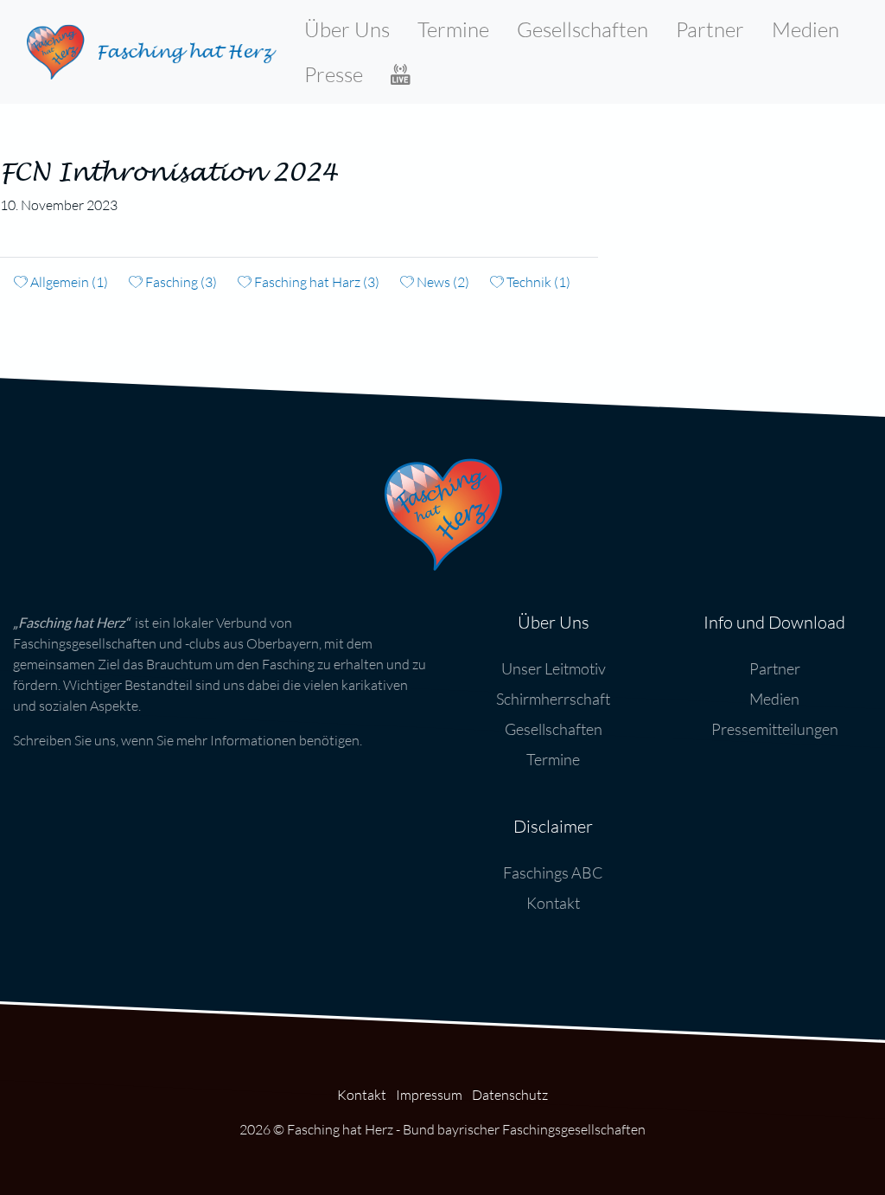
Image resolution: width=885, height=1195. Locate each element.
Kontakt (553, 902)
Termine (453, 29)
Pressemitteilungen (774, 728)
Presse (333, 74)
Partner (710, 29)
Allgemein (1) (68, 282)
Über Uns (347, 29)
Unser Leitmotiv (553, 668)
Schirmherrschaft (553, 698)
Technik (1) (537, 282)
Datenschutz (510, 1094)
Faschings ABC (553, 872)
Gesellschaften (582, 29)
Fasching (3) (180, 282)
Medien (805, 29)
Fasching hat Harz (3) (315, 282)
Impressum (429, 1094)
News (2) (441, 282)
